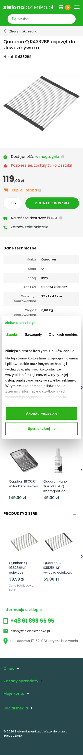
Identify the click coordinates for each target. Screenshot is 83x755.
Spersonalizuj (39, 429)
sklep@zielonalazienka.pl (30, 631)
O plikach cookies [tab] (63, 334)
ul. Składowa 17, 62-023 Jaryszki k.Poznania (44, 641)
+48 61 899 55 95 (32, 621)
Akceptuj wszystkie (41, 413)
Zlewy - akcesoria (23, 31)
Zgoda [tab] (11, 334)
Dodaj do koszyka (52, 203)
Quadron (48, 259)
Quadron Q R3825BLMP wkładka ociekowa (57, 568)
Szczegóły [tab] (33, 334)
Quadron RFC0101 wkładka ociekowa (23, 484)
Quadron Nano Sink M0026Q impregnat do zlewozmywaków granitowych (56, 491)
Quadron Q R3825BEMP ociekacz (18, 568)
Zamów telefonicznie (29, 227)
